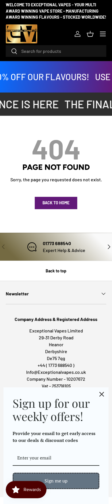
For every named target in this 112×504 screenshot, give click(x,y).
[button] (90, 34)
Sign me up (56, 481)
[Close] (102, 394)
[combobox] (56, 51)
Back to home (56, 202)
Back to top (56, 270)
